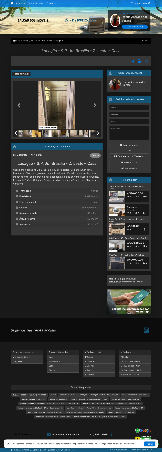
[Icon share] (146, 330)
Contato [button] (50, 3)
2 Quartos (89, 361)
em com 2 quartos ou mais (45, 412)
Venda (25, 40)
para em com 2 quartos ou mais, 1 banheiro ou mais (49, 403)
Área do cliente (140, 3)
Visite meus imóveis (135, 27)
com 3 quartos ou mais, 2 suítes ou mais (53, 417)
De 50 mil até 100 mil (130, 361)
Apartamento (55, 361)
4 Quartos (89, 370)
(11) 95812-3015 (83, 20)
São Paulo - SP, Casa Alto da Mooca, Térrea (126, 187)
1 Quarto (89, 357)
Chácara (53, 370)
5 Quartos (89, 374)
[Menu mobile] (12, 3)
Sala (51, 366)
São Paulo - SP (38, 40)
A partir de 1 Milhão (130, 374)
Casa (49, 40)
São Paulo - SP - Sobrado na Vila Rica (126, 255)
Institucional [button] (35, 3)
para (58, 399)
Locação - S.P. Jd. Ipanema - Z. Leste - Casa (127, 220)
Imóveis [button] (19, 3)
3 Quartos (89, 366)
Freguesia (17, 361)
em (86, 399)
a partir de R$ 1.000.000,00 (121, 412)
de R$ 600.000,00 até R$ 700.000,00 (29, 395)
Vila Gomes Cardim (21, 357)
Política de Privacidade (123, 444)
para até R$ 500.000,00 (104, 395)
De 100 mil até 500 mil (131, 366)
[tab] (21, 74)
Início (17, 40)
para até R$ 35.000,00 (135, 395)
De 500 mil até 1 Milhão (131, 370)
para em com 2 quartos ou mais (40, 408)
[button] (19, 105)
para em (125, 399)
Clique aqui (114, 282)
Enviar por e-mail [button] (130, 145)
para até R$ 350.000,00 (73, 395)
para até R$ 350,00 (33, 399)
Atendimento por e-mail (65, 434)
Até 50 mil (125, 357)
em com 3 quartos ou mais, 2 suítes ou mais (99, 417)
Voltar (146, 40)
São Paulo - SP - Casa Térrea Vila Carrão (128, 238)
